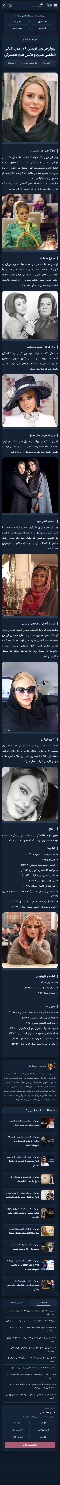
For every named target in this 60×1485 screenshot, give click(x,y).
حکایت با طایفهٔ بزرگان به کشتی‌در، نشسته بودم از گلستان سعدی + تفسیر (29, 1376)
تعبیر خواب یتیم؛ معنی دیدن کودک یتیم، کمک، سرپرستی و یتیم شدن (30, 1396)
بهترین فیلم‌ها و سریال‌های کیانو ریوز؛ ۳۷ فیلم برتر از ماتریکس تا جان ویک (30, 1312)
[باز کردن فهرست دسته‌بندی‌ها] (55, 5)
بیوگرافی (26, 39)
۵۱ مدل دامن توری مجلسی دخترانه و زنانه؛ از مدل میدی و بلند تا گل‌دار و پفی (30, 1329)
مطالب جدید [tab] (43, 1302)
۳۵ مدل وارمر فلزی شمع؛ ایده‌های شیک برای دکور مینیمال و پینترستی (32, 1349)
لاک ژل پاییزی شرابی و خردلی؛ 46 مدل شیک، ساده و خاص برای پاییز (30, 1339)
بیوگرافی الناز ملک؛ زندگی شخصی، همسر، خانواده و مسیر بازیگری (30, 1320)
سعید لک (32, 1066)
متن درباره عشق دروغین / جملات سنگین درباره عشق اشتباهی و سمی (31, 1359)
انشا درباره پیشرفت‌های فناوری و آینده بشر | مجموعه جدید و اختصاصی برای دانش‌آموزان (32, 1386)
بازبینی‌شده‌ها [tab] (16, 1302)
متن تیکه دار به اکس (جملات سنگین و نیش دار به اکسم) (33, 1367)
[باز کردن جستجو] (4, 5)
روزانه (49, 5)
